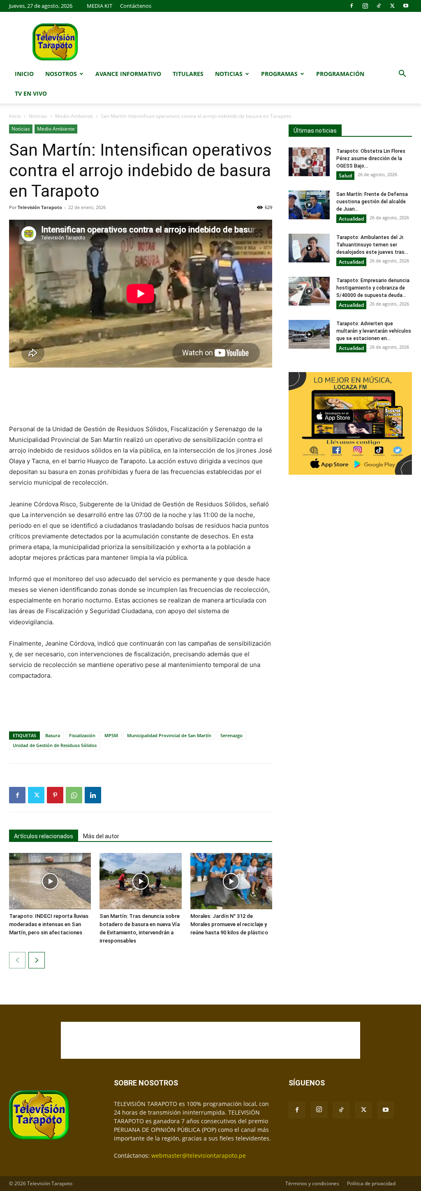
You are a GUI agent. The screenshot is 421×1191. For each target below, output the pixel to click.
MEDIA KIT (99, 5)
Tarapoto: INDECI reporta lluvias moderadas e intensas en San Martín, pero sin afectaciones (48, 924)
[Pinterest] (55, 795)
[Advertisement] (140, 396)
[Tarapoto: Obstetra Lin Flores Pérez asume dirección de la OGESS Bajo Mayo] (309, 161)
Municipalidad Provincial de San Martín (169, 735)
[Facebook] (351, 5)
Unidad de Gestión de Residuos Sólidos (55, 745)
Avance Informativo (128, 74)
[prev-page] (17, 960)
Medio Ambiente (74, 116)
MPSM (111, 735)
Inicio (24, 74)
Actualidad (351, 218)
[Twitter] (392, 5)
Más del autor (101, 836)
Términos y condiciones (312, 1183)
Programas (279, 74)
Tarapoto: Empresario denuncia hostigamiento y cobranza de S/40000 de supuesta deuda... (372, 288)
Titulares (188, 74)
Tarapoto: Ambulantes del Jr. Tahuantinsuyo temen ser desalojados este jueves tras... (372, 245)
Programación (340, 74)
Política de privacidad (371, 1183)
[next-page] (36, 960)
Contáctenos (135, 5)
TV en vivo (31, 93)
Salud (345, 175)
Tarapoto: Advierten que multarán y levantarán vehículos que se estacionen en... (373, 331)
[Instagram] (365, 5)
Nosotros (61, 74)
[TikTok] (378, 5)
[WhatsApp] (74, 795)
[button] (402, 74)
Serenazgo (231, 735)
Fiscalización (82, 735)
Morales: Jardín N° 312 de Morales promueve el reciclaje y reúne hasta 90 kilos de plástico (229, 924)
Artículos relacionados (43, 836)
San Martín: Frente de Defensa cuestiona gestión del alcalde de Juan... (372, 201)
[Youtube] (406, 5)
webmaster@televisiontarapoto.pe (198, 1155)
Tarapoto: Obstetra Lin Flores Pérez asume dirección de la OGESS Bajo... (370, 158)
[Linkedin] (93, 795)
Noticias (229, 74)
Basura (52, 735)
